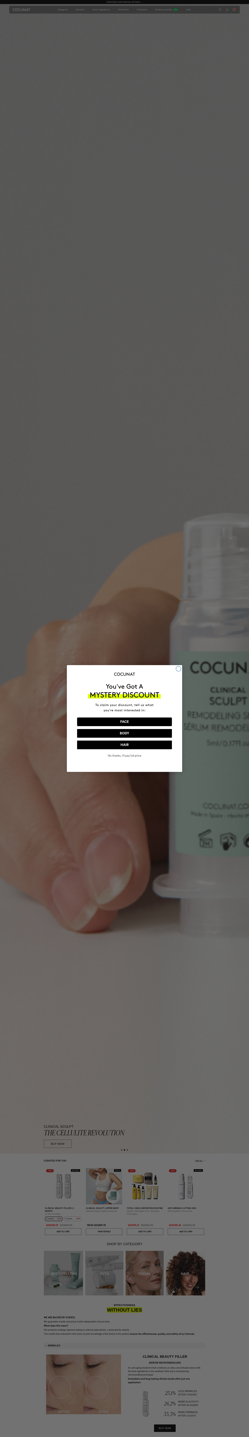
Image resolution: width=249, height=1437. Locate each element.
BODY (124, 733)
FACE (124, 722)
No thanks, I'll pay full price (124, 756)
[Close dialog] (178, 668)
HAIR (124, 745)
